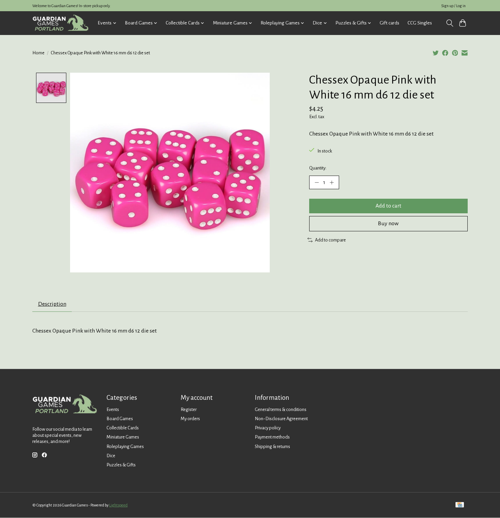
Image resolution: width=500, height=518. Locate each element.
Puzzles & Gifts (121, 464)
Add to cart (388, 206)
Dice (110, 455)
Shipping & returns (272, 446)
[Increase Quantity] (331, 182)
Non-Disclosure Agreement (281, 418)
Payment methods (272, 437)
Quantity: (318, 168)
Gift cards (389, 22)
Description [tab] (52, 304)
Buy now (388, 223)
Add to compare (330, 240)
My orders (190, 418)
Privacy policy (268, 427)
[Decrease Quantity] (316, 182)
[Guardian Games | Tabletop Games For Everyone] (60, 23)
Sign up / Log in (453, 6)
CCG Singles (419, 22)
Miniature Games (122, 437)
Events (112, 409)
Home (38, 52)
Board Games (119, 418)
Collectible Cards (122, 427)
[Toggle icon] (449, 23)
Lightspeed (118, 505)
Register (189, 409)
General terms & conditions (280, 409)
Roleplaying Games (125, 446)
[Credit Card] (459, 505)
